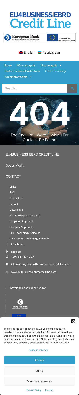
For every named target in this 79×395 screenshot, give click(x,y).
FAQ (12, 192)
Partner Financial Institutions (22, 71)
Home (8, 65)
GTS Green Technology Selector (29, 238)
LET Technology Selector (25, 232)
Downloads (16, 209)
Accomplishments (16, 76)
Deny (39, 371)
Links (13, 186)
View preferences (39, 381)
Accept (40, 360)
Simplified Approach (22, 221)
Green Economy (55, 71)
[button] (73, 321)
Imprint (49, 390)
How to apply (49, 65)
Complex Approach (21, 227)
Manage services (38, 349)
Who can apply (26, 65)
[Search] (72, 88)
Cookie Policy (33, 390)
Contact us (16, 198)
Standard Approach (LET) (25, 215)
